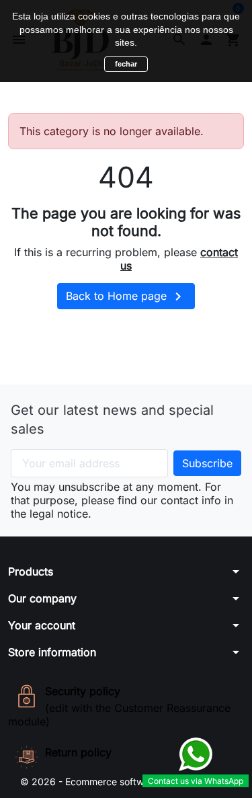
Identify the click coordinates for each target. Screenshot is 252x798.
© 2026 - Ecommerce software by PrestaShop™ (126, 781)
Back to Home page (126, 296)
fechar (126, 64)
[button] (126, 571)
